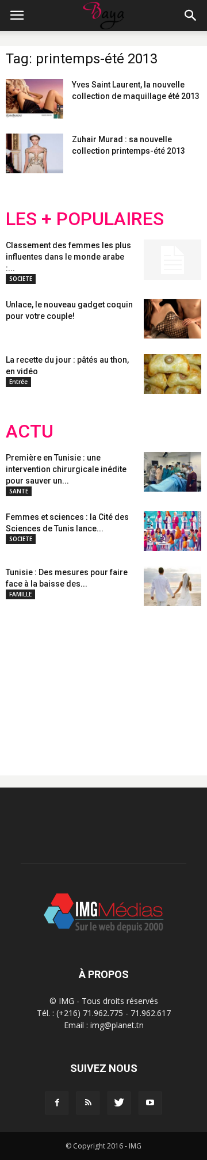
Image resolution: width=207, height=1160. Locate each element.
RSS (113, 682)
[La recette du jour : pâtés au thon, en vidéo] (172, 374)
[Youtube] (150, 1103)
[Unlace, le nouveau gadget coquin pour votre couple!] (172, 319)
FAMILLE (20, 594)
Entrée (18, 382)
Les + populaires (85, 219)
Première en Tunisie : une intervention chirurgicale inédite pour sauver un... (66, 469)
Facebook (27, 682)
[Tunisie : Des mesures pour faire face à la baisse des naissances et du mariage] (172, 586)
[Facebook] (56, 1103)
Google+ (157, 682)
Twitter (70, 682)
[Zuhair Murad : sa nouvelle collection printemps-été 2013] (34, 153)
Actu (29, 431)
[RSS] (87, 1103)
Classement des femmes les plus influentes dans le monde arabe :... (68, 257)
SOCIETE (20, 279)
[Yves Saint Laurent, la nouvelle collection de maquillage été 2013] (34, 99)
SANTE (18, 491)
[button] (191, 15)
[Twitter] (119, 1103)
